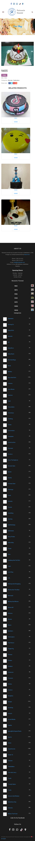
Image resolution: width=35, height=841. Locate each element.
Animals (10, 80)
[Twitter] (12, 83)
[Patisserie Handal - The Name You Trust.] (17, 12)
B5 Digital (3, 838)
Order (4, 75)
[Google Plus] (16, 83)
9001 (15, 154)
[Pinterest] (14, 83)
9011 (15, 118)
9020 (15, 190)
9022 (15, 226)
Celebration (16, 80)
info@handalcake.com (19, 262)
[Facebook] (9, 83)
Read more (27, 254)
